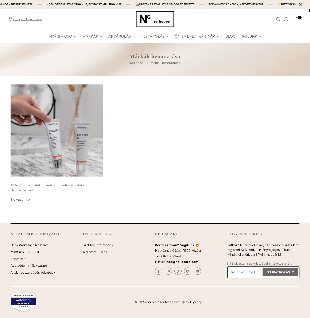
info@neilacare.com (27, 19)
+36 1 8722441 (170, 256)
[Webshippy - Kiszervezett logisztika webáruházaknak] (23, 302)
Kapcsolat (18, 259)
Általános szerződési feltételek (33, 273)
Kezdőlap (137, 63)
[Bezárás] (299, 4)
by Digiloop (194, 302)
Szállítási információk (98, 245)
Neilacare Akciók (95, 252)
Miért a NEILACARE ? (27, 252)
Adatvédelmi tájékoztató (29, 266)
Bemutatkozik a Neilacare (30, 245)
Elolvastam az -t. (262, 263)
